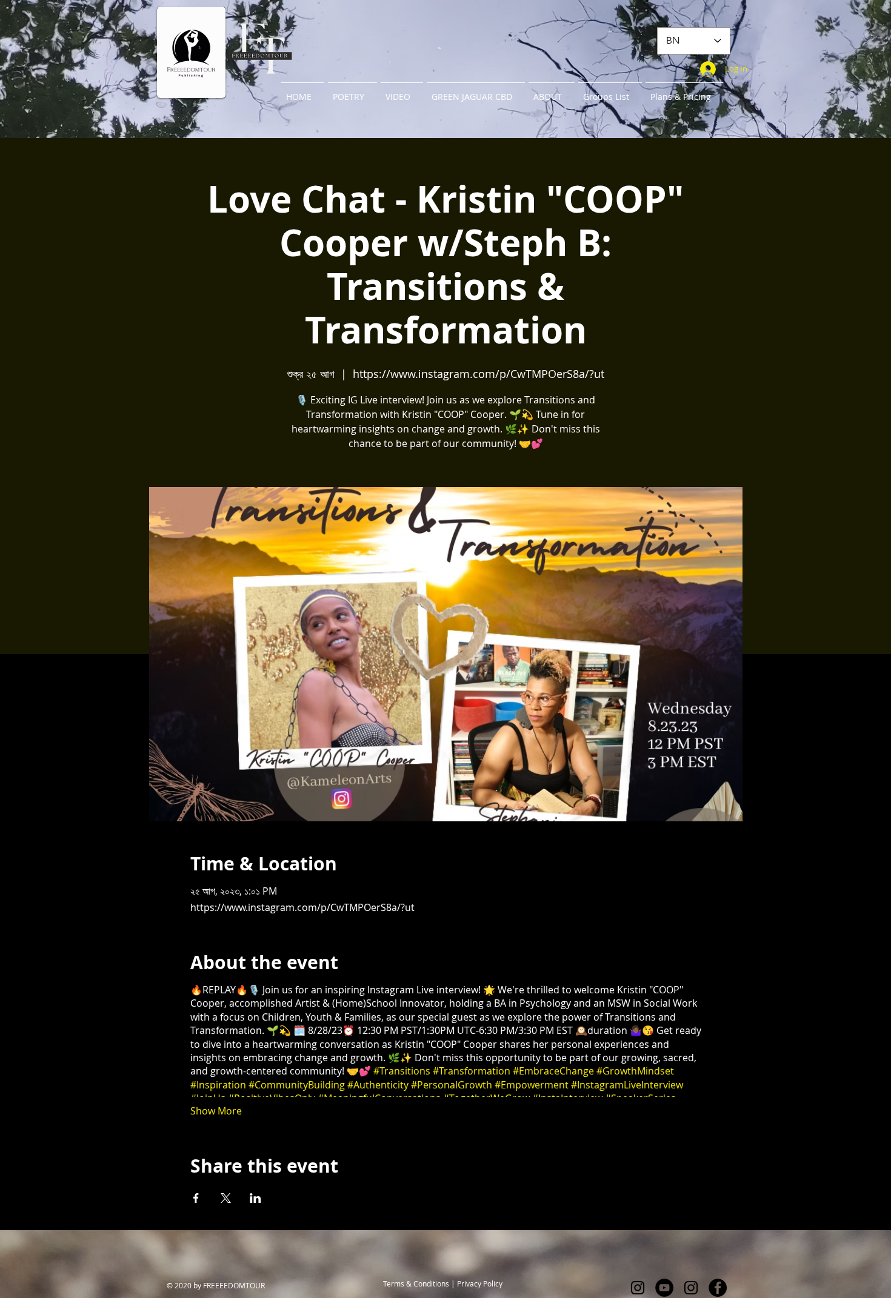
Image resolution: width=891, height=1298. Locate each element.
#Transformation (471, 1071)
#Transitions (401, 1071)
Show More (216, 1111)
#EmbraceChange (553, 1071)
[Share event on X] (226, 1198)
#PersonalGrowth (451, 1084)
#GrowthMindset (635, 1071)
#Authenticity (378, 1084)
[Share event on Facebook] (196, 1198)
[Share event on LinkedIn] (255, 1198)
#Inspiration (218, 1084)
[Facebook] (718, 1288)
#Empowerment (532, 1084)
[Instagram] (638, 1288)
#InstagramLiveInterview (627, 1084)
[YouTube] (664, 1288)
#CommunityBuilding (297, 1084)
